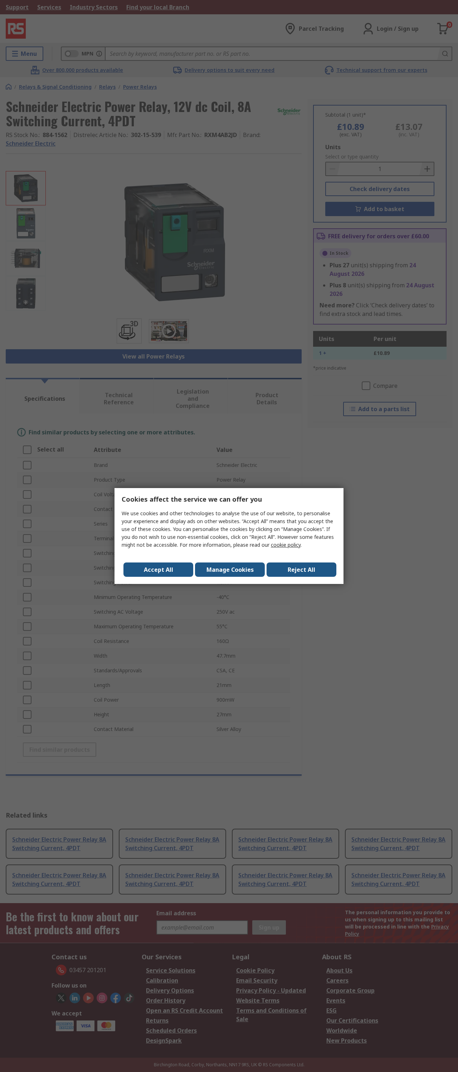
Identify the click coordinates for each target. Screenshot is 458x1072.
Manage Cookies (230, 570)
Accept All (158, 570)
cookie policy (286, 544)
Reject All (301, 570)
